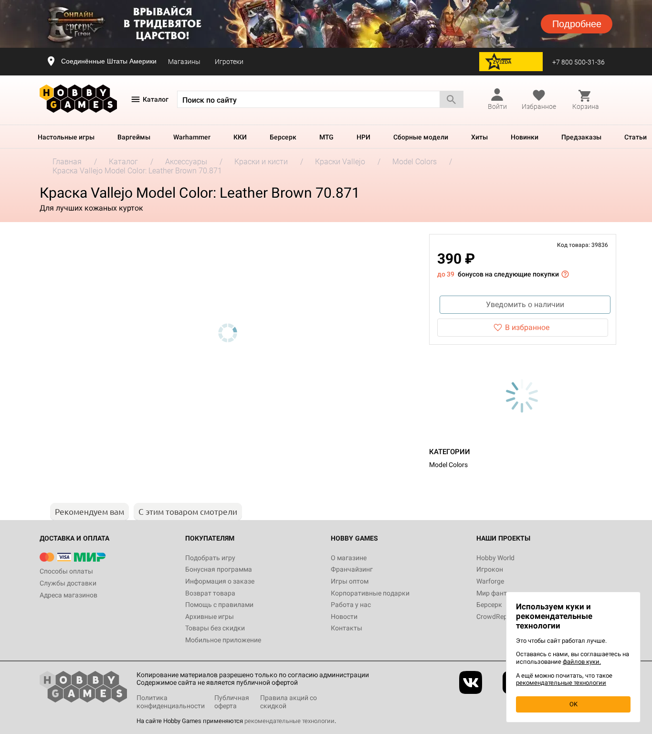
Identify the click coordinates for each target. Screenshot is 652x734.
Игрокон (489, 569)
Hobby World (495, 558)
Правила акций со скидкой (288, 702)
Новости (344, 616)
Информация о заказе (219, 581)
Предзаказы (581, 137)
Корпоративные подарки (370, 593)
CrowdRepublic (498, 616)
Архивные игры (209, 616)
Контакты (346, 628)
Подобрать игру (210, 558)
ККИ (240, 137)
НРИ (363, 137)
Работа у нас (351, 604)
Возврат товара (210, 593)
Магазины (184, 61)
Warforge (490, 581)
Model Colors (448, 464)
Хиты (479, 137)
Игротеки (229, 61)
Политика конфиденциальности (171, 702)
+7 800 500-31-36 (578, 62)
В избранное (527, 327)
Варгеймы (133, 137)
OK (573, 704)
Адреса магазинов (68, 595)
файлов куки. (582, 661)
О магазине (349, 558)
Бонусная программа (218, 569)
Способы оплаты (66, 571)
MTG (326, 137)
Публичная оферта (231, 702)
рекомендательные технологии (289, 720)
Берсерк (283, 137)
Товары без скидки (215, 628)
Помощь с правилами (219, 604)
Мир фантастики (502, 593)
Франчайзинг (352, 569)
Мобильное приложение (223, 640)
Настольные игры (66, 137)
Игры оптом (349, 581)
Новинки (524, 137)
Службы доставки (68, 583)
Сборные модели (420, 137)
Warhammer (191, 137)
